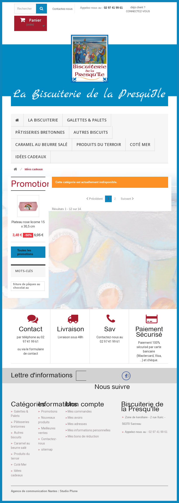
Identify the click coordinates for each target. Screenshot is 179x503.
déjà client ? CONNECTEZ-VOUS (138, 9)
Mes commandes (80, 411)
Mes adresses (77, 424)
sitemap (47, 449)
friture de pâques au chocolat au (26, 286)
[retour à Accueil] (15, 169)
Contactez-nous (62, 8)
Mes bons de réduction (83, 436)
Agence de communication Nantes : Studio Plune (44, 491)
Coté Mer (20, 464)
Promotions (33, 184)
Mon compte (84, 404)
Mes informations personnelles (89, 430)
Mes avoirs (75, 417)
